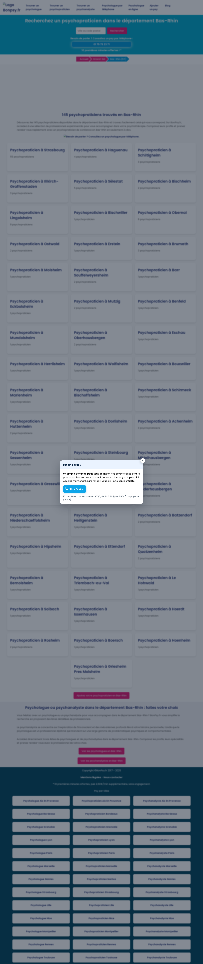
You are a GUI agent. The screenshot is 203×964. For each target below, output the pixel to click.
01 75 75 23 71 (76, 488)
